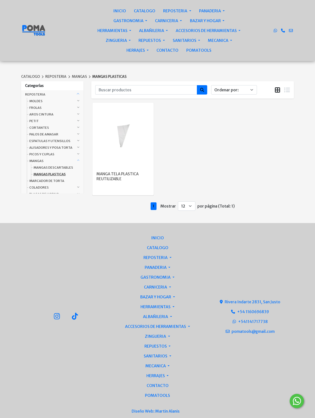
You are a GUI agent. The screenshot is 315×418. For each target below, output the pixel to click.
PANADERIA (210, 10)
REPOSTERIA (175, 10)
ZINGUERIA (117, 40)
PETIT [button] (34, 121)
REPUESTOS (150, 40)
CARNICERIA (167, 20)
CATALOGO (144, 10)
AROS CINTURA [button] (41, 114)
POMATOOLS (198, 50)
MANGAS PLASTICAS (109, 76)
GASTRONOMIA (128, 20)
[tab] (277, 90)
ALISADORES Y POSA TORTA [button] (50, 147)
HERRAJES (136, 50)
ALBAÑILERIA (152, 30)
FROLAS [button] (35, 108)
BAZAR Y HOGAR (205, 20)
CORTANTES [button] (39, 128)
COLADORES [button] (39, 187)
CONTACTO (167, 50)
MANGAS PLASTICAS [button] (49, 174)
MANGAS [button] (36, 161)
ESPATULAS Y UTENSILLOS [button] (49, 141)
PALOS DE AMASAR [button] (43, 134)
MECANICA (218, 40)
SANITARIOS (185, 40)
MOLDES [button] (36, 101)
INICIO (119, 10)
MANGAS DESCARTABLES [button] (53, 167)
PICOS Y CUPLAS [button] (41, 154)
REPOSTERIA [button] (35, 94)
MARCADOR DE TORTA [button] (46, 181)
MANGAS (79, 76)
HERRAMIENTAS (112, 30)
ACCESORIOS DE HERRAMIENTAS (206, 30)
